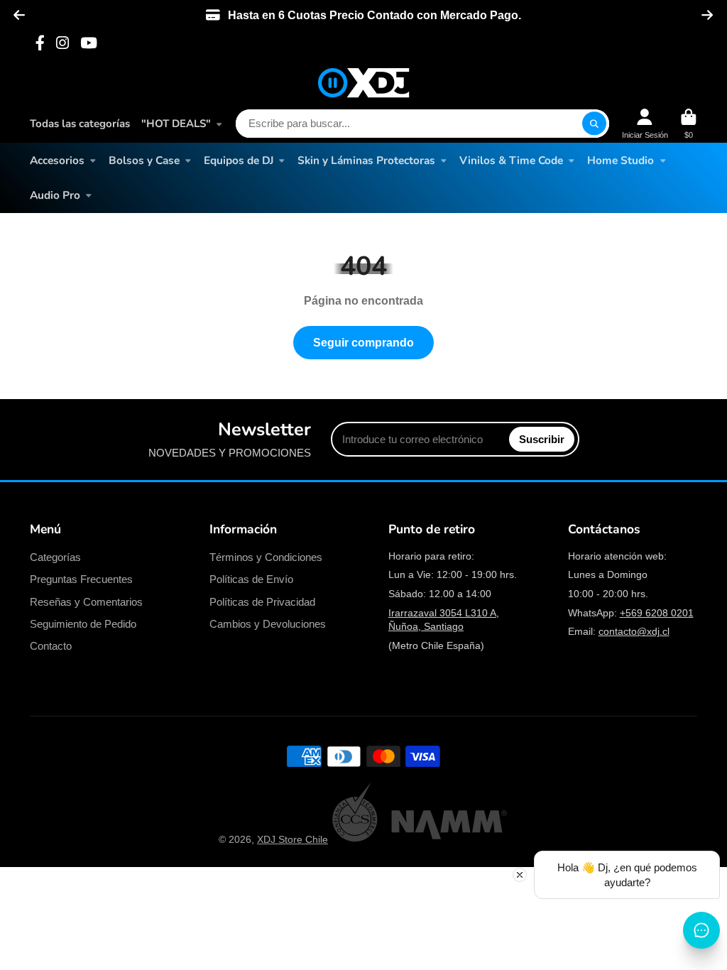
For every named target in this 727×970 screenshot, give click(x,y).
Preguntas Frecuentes (81, 579)
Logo (363, 83)
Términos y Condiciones (265, 557)
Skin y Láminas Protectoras (366, 160)
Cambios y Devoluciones (267, 624)
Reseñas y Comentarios (86, 602)
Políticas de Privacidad (262, 602)
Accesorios (57, 160)
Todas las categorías (80, 123)
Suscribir (541, 439)
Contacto (51, 646)
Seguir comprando (363, 342)
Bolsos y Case (144, 160)
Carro (688, 124)
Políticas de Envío (251, 579)
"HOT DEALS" (176, 123)
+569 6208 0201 (657, 612)
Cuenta (645, 124)
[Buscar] (594, 123)
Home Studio (620, 160)
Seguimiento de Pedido (83, 624)
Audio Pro (55, 194)
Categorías (55, 557)
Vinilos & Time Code (511, 160)
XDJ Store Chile (292, 839)
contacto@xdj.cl (633, 631)
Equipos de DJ (238, 160)
